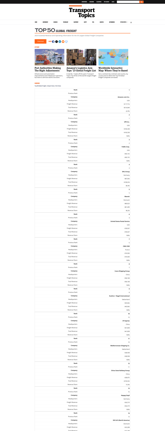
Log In (113, 2)
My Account (106, 2)
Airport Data (50, 86)
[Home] (82, 11)
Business (55, 22)
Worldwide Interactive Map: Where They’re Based (113, 69)
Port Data (58, 86)
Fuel (93, 22)
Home (36, 22)
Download (40, 41)
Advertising (84, 2)
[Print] (66, 41)
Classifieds (98, 2)
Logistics (102, 22)
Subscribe (91, 2)
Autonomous (112, 22)
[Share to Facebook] (53, 41)
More (131, 22)
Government (45, 22)
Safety (85, 22)
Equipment (76, 22)
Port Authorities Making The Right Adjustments (48, 69)
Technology (65, 22)
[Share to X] (56, 41)
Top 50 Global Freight (40, 86)
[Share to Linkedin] (60, 41)
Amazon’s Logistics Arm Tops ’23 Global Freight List (81, 69)
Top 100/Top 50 (123, 22)
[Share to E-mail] (63, 41)
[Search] (141, 2)
